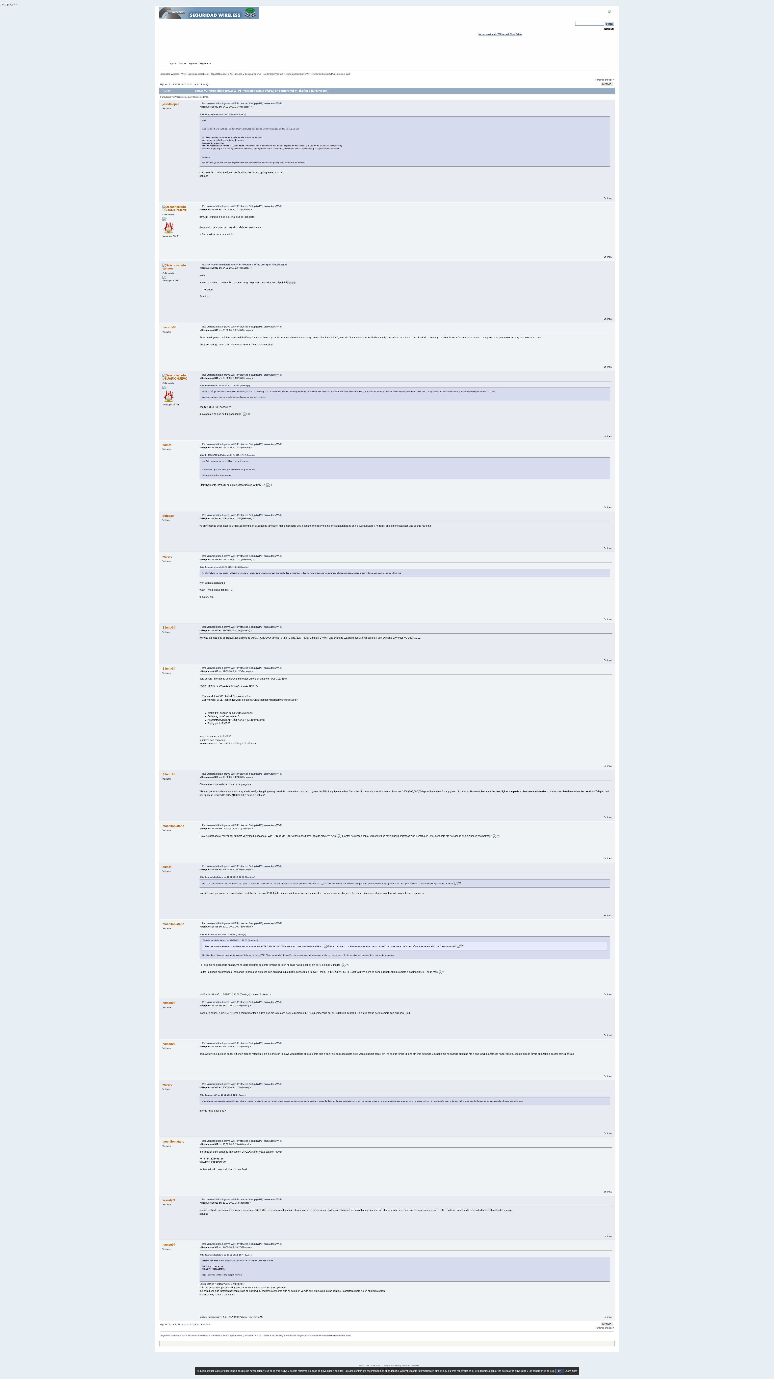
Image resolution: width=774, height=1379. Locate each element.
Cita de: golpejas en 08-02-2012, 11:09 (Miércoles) (224, 567)
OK (559, 1371)
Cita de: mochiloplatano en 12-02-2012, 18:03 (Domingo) (227, 877)
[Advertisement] (387, 53)
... (172, 84)
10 (176, 84)
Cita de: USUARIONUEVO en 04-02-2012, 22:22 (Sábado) (227, 455)
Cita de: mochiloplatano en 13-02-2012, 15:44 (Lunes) (226, 1255)
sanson (167, 268)
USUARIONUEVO (174, 210)
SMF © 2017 (377, 1365)
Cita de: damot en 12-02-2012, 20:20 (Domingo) (223, 934)
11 (179, 84)
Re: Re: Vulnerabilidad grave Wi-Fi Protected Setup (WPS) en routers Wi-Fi (244, 264)
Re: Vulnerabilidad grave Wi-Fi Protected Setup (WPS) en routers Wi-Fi (242, 103)
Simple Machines (392, 1365)
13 (185, 84)
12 (182, 84)
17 (198, 84)
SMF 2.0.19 (363, 1365)
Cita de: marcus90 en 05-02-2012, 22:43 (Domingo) (225, 385)
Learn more (571, 1371)
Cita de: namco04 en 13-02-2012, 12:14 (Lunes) (223, 1095)
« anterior (599, 80)
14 (188, 84)
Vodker (278, 74)
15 (191, 84)
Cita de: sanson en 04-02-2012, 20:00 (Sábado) (223, 114)
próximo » (609, 80)
